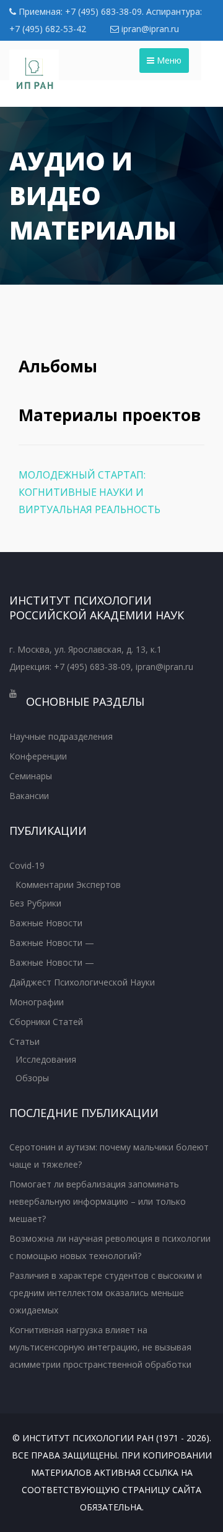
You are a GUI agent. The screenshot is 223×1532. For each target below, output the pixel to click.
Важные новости (45, 923)
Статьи (24, 1041)
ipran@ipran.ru (149, 29)
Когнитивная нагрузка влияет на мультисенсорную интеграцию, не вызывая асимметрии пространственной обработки (100, 1347)
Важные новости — (51, 942)
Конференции (38, 756)
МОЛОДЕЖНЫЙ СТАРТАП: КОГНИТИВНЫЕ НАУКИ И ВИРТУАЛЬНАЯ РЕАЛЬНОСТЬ (89, 492)
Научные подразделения (61, 736)
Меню (167, 60)
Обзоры (32, 1078)
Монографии (36, 1002)
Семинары (30, 776)
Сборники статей (46, 1022)
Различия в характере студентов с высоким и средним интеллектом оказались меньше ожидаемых (105, 1293)
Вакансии (29, 796)
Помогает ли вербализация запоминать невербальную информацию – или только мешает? (97, 1201)
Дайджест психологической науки (82, 982)
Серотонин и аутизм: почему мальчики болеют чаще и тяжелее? (109, 1155)
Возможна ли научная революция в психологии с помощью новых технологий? (110, 1247)
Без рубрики (35, 903)
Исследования (45, 1059)
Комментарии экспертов (68, 884)
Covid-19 (27, 865)
